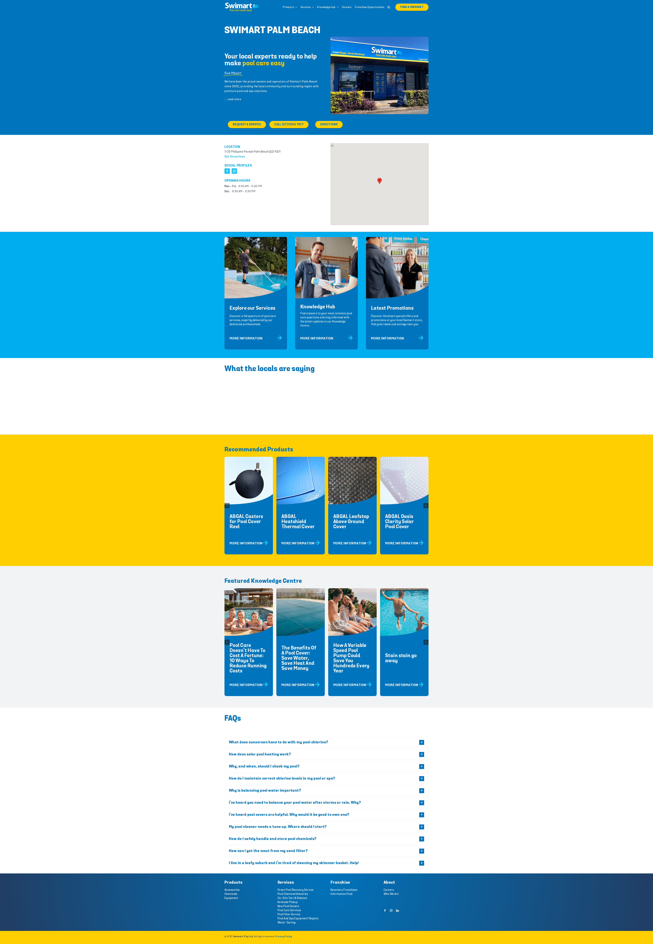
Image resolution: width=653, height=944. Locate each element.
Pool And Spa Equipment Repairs (298, 918)
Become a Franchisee (344, 890)
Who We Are (391, 894)
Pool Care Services (289, 910)
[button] (389, 7)
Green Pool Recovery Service (295, 890)
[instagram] (234, 171)
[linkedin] (397, 910)
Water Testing (287, 922)
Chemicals (230, 894)
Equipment (231, 898)
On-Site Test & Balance (292, 898)
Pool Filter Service (289, 914)
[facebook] (227, 171)
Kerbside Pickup (288, 902)
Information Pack (342, 894)
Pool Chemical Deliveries (293, 894)
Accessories (232, 890)
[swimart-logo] (241, 3)
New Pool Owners (288, 906)
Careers (389, 890)
